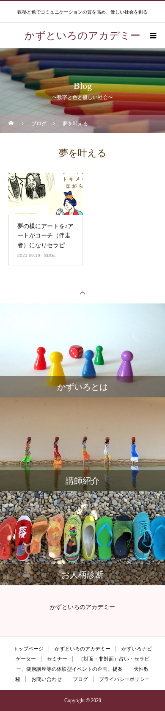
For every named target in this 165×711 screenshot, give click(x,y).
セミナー (57, 659)
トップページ (28, 649)
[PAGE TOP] (82, 292)
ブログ (80, 679)
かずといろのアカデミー (82, 649)
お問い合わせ (46, 679)
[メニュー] (152, 35)
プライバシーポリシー (124, 679)
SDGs (49, 255)
